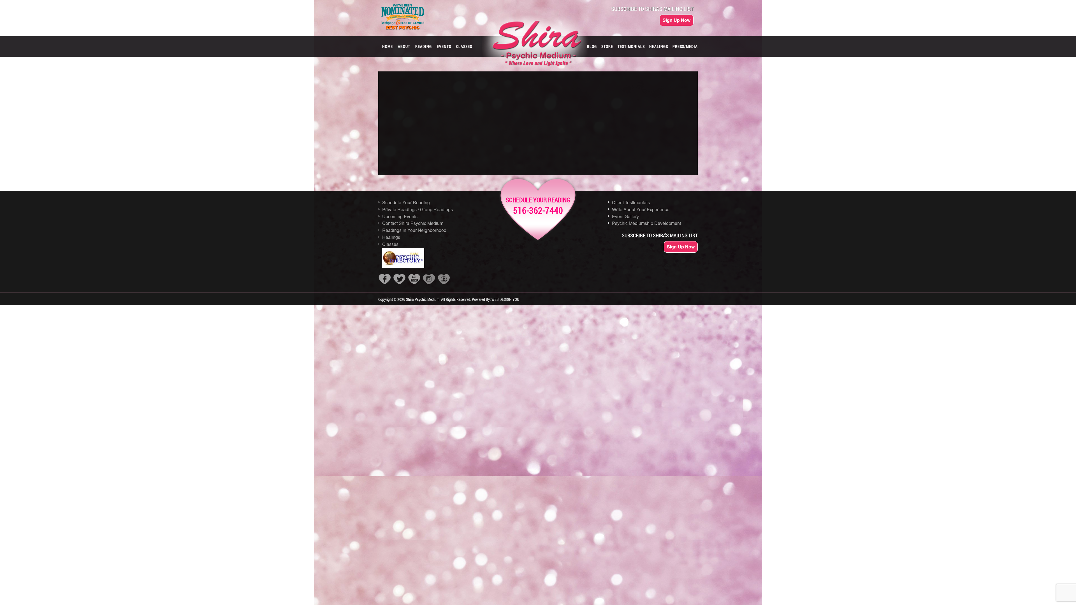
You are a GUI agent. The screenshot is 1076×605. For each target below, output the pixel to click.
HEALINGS (658, 46)
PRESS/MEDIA (685, 46)
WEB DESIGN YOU (505, 299)
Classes (390, 244)
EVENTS (444, 46)
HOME (387, 46)
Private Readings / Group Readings (417, 209)
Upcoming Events (400, 216)
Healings (391, 237)
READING (423, 46)
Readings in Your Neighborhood (414, 230)
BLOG (592, 46)
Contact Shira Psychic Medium (412, 223)
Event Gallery (625, 216)
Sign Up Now (676, 20)
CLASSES (464, 46)
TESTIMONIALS (631, 46)
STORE (607, 46)
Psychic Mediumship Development (646, 223)
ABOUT (404, 46)
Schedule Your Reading (406, 202)
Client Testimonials (631, 202)
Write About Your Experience (640, 209)
